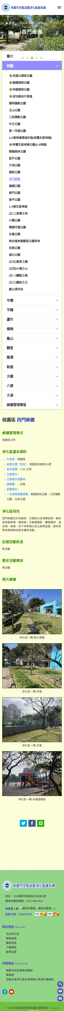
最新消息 (11, 942)
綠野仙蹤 (11, 951)
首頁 (11, 23)
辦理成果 (11, 938)
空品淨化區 (12, 933)
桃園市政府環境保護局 (19, 970)
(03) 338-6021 (35, 900)
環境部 (10, 974)
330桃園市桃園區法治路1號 (29, 896)
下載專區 (11, 947)
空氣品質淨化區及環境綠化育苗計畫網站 (30, 979)
